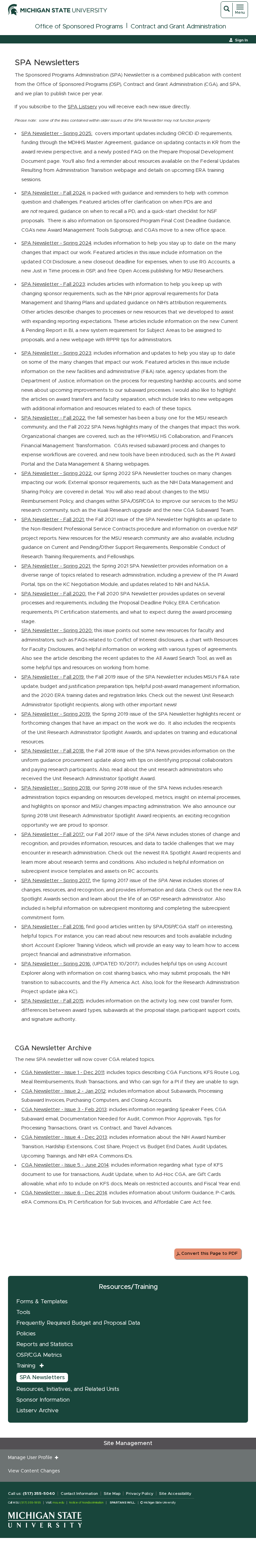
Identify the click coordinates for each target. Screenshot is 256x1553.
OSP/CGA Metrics (39, 1355)
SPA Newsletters (42, 1377)
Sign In (241, 40)
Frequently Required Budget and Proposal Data (78, 1323)
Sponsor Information (43, 1400)
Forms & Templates (42, 1301)
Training (25, 1365)
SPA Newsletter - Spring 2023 (56, 353)
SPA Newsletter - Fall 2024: (53, 193)
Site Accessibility (175, 1493)
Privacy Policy (139, 1493)
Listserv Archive (37, 1410)
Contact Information (79, 1493)
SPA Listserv (82, 106)
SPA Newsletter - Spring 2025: (56, 133)
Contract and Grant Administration (178, 26)
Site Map (112, 1493)
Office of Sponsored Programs (79, 26)
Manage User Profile (31, 1457)
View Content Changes (34, 1471)
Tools (23, 1312)
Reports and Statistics (44, 1344)
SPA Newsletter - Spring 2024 (56, 243)
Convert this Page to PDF (209, 1253)
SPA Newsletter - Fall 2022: (53, 418)
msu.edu (58, 1502)
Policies (26, 1333)
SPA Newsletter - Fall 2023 (53, 284)
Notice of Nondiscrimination (86, 1502)
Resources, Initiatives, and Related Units (67, 1389)
